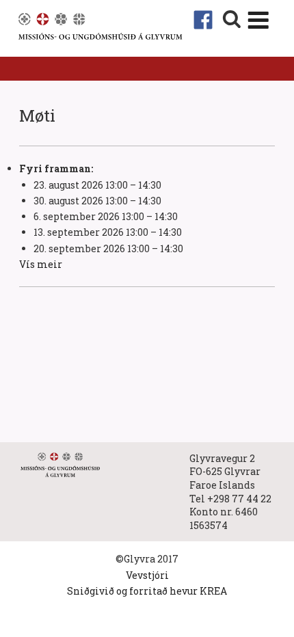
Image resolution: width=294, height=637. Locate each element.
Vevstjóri (147, 575)
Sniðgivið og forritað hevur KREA (147, 590)
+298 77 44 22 (239, 498)
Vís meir (40, 264)
